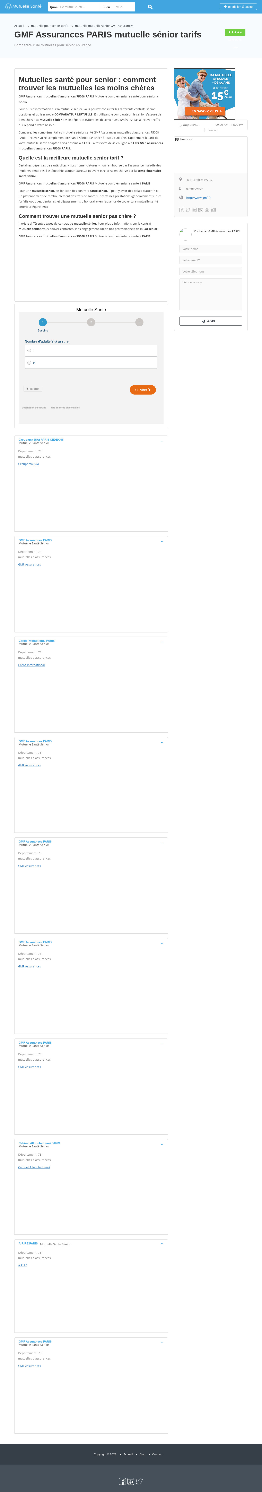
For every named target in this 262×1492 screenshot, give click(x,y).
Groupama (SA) (28, 464)
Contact (157, 1454)
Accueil (19, 26)
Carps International (31, 665)
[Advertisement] (91, 269)
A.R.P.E (22, 1265)
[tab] (91, 440)
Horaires (212, 130)
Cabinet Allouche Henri (34, 1167)
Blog (142, 1454)
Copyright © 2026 (105, 1454)
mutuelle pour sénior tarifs (49, 26)
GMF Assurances (29, 564)
